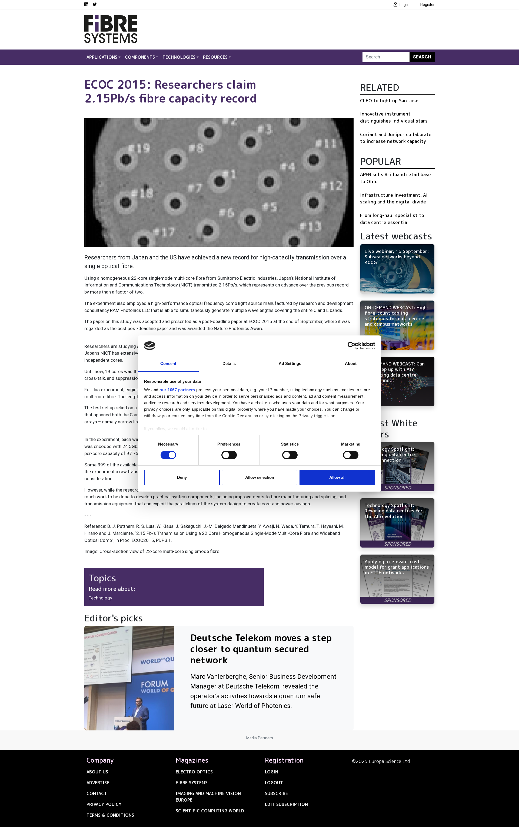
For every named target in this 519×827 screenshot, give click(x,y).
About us (97, 772)
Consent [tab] (168, 363)
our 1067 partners (177, 389)
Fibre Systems (192, 783)
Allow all (337, 477)
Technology (100, 598)
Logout (274, 783)
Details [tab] (229, 363)
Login (271, 772)
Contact (96, 793)
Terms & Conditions (110, 815)
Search (422, 57)
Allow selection (259, 477)
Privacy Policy (103, 804)
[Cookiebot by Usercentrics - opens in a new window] (351, 346)
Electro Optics (194, 772)
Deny (182, 477)
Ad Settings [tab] (290, 363)
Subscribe (276, 793)
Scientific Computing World (210, 811)
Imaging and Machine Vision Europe (208, 796)
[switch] (229, 455)
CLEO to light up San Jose (389, 100)
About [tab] (351, 363)
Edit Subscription (286, 804)
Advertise (97, 783)
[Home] (110, 18)
